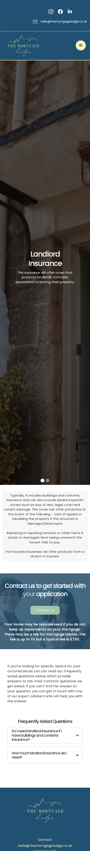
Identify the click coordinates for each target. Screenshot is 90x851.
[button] (81, 45)
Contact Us (45, 610)
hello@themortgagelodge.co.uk (64, 21)
